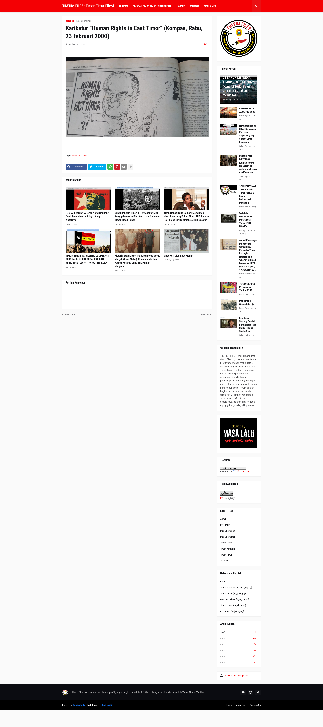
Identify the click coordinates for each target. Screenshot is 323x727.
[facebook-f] (258, 692)
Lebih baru (69, 314)
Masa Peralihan (84, 21)
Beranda (70, 21)
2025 (238, 638)
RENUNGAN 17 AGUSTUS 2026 (247, 110)
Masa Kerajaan (227, 531)
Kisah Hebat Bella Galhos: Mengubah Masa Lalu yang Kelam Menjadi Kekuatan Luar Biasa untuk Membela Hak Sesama (186, 216)
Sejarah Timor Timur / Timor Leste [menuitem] (152, 6)
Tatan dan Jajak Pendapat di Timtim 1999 (247, 287)
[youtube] (243, 692)
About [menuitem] (181, 6)
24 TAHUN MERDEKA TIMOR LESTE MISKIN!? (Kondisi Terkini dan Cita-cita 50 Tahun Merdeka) (239, 86)
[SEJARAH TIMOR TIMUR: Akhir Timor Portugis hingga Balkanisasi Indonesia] (228, 190)
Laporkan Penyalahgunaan (236, 675)
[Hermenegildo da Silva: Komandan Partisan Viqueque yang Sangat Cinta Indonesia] (228, 129)
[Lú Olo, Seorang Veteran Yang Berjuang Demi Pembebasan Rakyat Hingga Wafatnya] (88, 198)
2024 (238, 644)
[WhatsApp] (110, 167)
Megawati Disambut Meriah (178, 255)
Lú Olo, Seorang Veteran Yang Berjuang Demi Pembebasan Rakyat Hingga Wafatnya (87, 216)
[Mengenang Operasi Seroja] (228, 304)
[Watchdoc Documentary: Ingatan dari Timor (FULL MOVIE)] (228, 217)
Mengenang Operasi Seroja (246, 302)
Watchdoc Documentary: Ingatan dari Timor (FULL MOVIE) (246, 220)
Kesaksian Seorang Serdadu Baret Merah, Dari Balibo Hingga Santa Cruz (248, 325)
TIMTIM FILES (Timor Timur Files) (88, 6)
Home (223, 581)
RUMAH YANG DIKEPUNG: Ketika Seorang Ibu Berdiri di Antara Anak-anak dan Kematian (248, 164)
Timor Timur (226, 555)
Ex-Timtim (225, 525)
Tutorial (224, 560)
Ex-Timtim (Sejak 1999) (232, 611)
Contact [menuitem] (194, 6)
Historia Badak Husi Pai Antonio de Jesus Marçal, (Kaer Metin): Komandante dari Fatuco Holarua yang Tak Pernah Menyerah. (137, 261)
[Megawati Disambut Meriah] (186, 241)
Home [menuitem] (125, 6)
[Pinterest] (117, 167)
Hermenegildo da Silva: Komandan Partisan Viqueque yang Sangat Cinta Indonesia (247, 134)
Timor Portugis (227, 549)
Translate (244, 471)
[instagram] (250, 692)
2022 (238, 656)
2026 (238, 632)
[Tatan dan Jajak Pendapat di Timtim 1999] (228, 287)
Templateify (79, 705)
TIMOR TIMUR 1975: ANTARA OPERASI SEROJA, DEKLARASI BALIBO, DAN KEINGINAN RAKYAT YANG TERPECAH (87, 259)
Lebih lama (205, 314)
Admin (223, 519)
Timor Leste (226, 542)
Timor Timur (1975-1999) (233, 593)
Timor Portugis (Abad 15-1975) (236, 587)
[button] (256, 6)
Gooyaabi (107, 705)
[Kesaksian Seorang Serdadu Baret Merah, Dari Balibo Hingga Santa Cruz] (228, 322)
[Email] (124, 167)
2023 (238, 650)
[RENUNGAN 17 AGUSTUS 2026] (228, 112)
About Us (240, 705)
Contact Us (255, 705)
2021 (238, 662)
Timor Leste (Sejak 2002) (233, 605)
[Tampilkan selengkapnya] (130, 167)
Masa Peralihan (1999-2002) (234, 599)
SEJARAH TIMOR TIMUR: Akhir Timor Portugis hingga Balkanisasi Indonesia (247, 194)
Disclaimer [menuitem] (210, 6)
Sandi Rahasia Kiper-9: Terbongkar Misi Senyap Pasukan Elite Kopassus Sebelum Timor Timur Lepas (137, 216)
